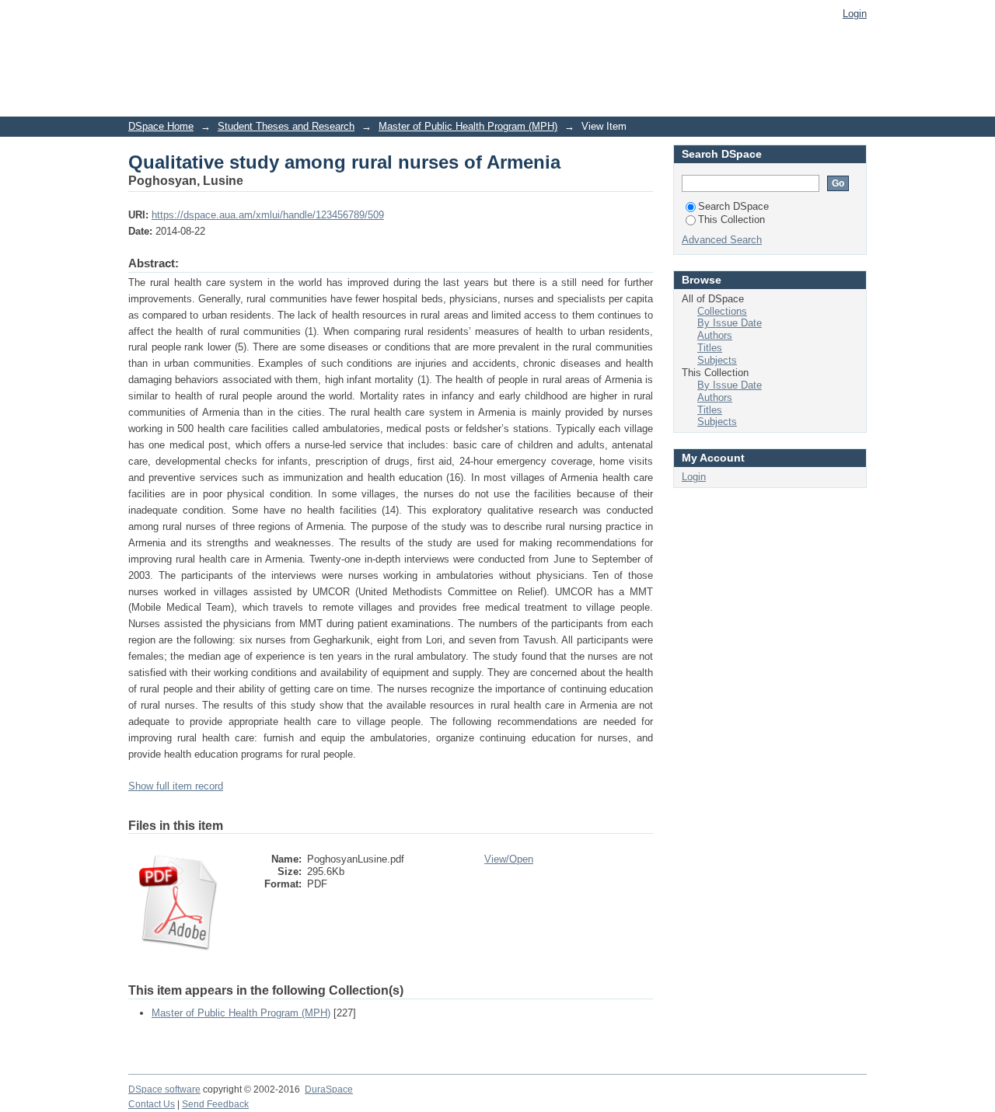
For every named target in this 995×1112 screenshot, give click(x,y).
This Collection (731, 219)
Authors (714, 335)
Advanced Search (722, 240)
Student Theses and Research (286, 126)
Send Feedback (215, 1104)
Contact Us (151, 1104)
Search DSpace (733, 206)
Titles (709, 348)
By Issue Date (729, 323)
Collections (722, 311)
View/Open (508, 859)
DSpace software (164, 1089)
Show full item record (175, 786)
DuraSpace (329, 1089)
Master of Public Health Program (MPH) (468, 126)
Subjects (717, 360)
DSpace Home (161, 126)
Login (855, 13)
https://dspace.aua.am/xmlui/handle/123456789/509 (268, 215)
